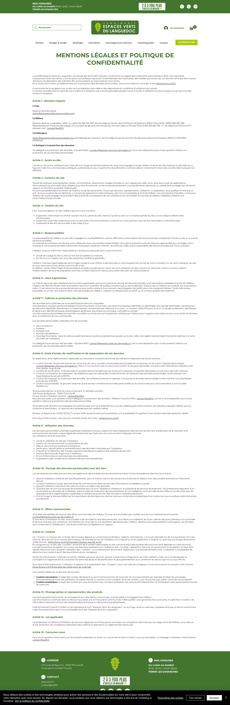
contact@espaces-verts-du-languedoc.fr (110, 150)
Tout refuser (195, 697)
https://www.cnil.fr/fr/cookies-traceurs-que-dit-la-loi (74, 542)
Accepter (214, 697)
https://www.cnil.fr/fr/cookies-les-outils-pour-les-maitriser (61, 567)
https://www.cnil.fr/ (166, 83)
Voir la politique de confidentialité (32, 700)
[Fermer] (226, 697)
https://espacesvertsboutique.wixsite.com (53, 113)
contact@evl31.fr (55, 128)
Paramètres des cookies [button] (170, 697)
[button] (193, 27)
